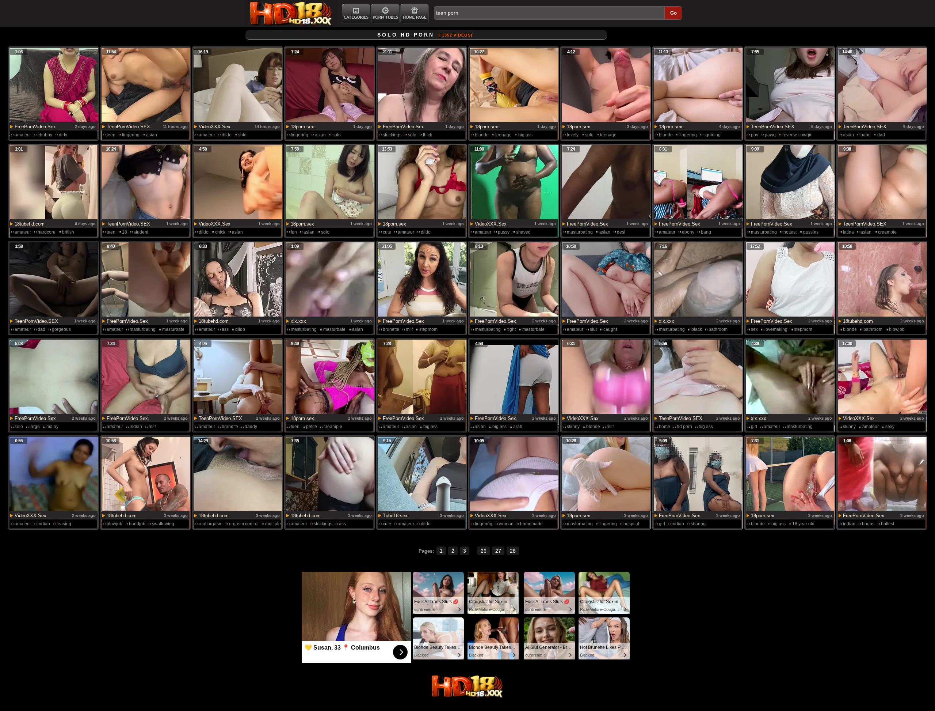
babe (865, 134)
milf (409, 329)
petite (311, 426)
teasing (64, 523)
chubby (45, 134)
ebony (688, 232)
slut (593, 329)
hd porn (684, 426)
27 (498, 551)
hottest (790, 232)
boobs (868, 523)
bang (706, 232)
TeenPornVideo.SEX (128, 126)
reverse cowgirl (797, 134)
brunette (391, 329)
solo (242, 134)
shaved (523, 232)
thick (427, 134)
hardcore (47, 232)
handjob (137, 523)
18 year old (803, 523)
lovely (573, 134)
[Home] (414, 13)
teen (111, 134)
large (35, 426)
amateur (23, 134)
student (141, 232)
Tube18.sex (395, 515)
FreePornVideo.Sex (35, 126)
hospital (631, 523)
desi (621, 232)
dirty (63, 134)
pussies (810, 232)
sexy (889, 426)
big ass (525, 134)
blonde (482, 134)
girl (754, 426)
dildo (227, 134)
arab (517, 426)
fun (294, 232)
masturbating (580, 232)
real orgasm (210, 523)
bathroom (718, 329)
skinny (573, 426)
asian (151, 134)
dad (881, 134)
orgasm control (244, 523)
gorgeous (61, 329)
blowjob (897, 329)
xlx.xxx (298, 321)
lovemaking (775, 329)
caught (610, 329)
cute (387, 232)
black (696, 329)
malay (52, 426)
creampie (887, 232)
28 (513, 551)
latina (848, 232)
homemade (531, 523)
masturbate (173, 329)
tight (511, 329)
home (664, 426)
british (68, 232)
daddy (251, 426)
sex (754, 329)
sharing (698, 523)
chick (220, 232)
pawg (770, 134)
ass (225, 329)
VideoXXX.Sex (214, 126)
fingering (131, 134)
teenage (503, 134)
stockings (392, 134)
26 (483, 551)
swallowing (163, 523)
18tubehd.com (30, 224)
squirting (712, 134)
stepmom (428, 329)
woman (506, 523)
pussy (504, 232)
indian (136, 426)
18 (124, 232)
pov (754, 134)
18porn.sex (302, 126)
